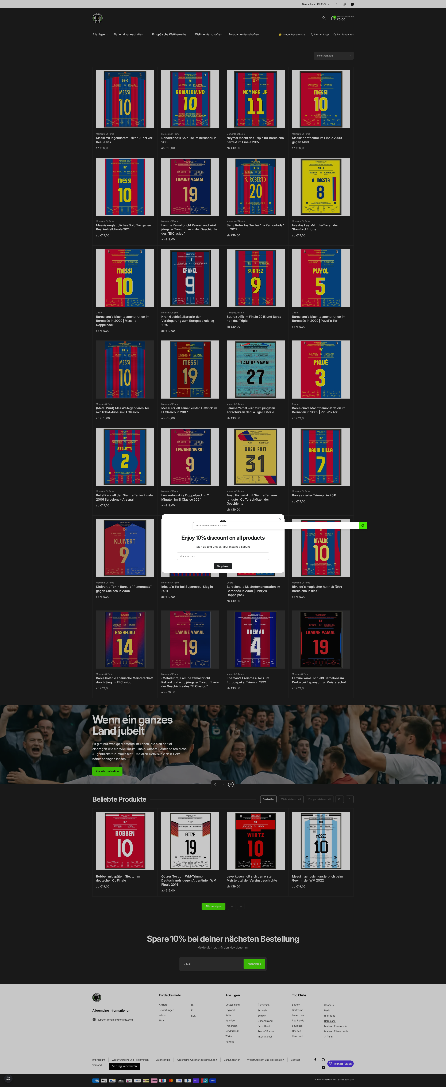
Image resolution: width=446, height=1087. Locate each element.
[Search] (363, 525)
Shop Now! (223, 566)
